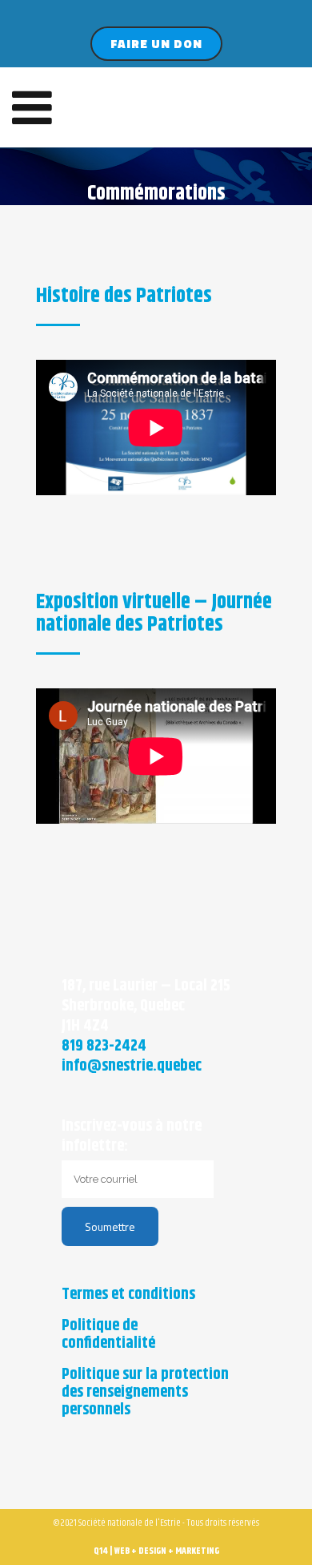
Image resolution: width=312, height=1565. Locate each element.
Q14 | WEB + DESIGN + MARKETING (156, 1551)
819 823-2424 (104, 1046)
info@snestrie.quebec (132, 1066)
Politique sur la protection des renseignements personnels (145, 1392)
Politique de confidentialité (108, 1335)
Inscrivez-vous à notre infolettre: (132, 1136)
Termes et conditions (128, 1295)
